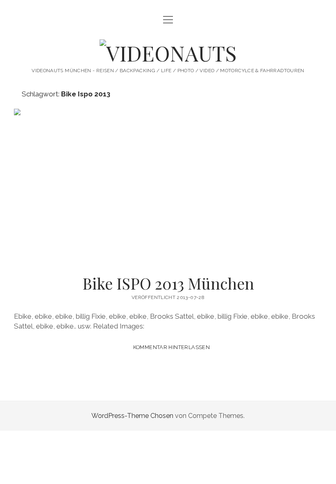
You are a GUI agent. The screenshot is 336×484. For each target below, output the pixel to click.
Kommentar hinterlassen (171, 347)
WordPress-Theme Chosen (132, 416)
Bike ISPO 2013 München (168, 186)
